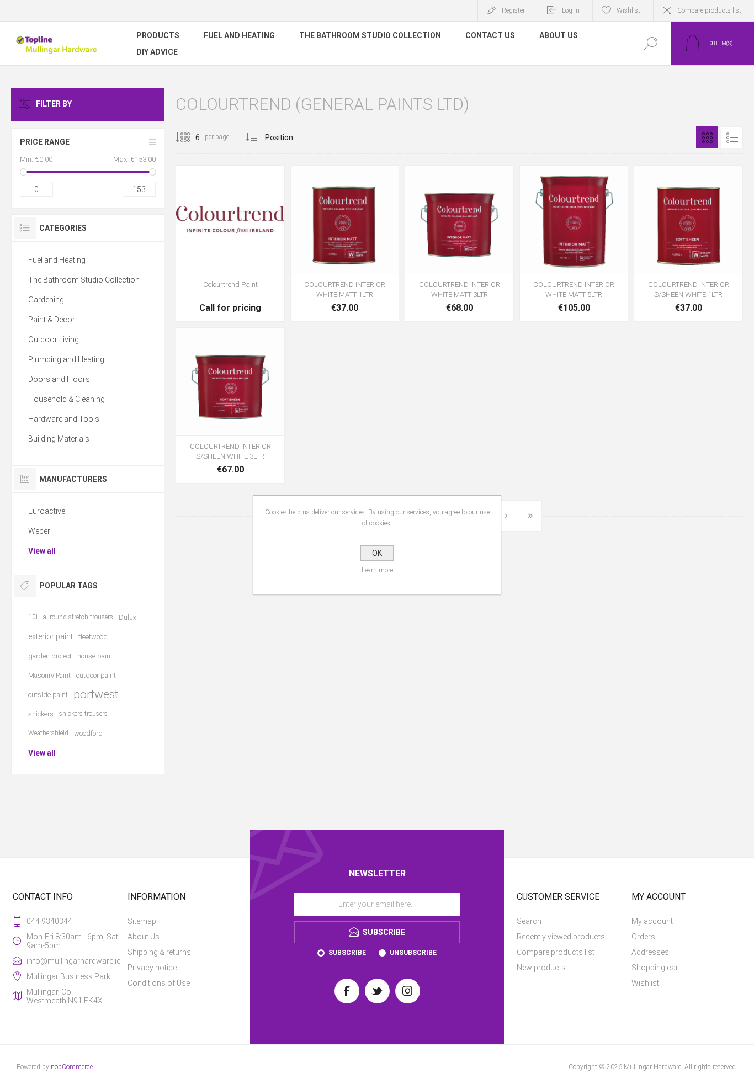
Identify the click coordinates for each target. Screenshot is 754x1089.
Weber (39, 531)
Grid (707, 137)
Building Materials (58, 438)
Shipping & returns (159, 952)
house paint (95, 656)
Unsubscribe (413, 953)
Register (513, 10)
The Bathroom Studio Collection (84, 279)
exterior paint (50, 636)
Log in (571, 10)
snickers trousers (83, 714)
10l (33, 617)
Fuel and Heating (57, 260)
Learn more (377, 570)
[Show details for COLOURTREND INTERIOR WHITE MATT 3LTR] (459, 243)
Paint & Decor (51, 319)
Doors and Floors (59, 379)
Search (529, 921)
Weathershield (48, 733)
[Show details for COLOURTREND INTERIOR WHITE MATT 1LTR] (345, 243)
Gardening (46, 299)
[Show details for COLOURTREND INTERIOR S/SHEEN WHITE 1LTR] (688, 243)
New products (541, 967)
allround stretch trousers (78, 617)
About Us (144, 936)
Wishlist (645, 983)
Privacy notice (152, 967)
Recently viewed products (561, 936)
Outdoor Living (53, 339)
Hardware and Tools (63, 419)
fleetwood (93, 637)
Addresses (650, 952)
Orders (643, 936)
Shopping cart (656, 967)
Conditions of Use (159, 983)
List (732, 137)
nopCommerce (72, 1067)
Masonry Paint (49, 675)
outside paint (48, 694)
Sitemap (142, 921)
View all (42, 550)
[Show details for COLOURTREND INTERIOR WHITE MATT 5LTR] (574, 243)
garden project (50, 656)
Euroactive (46, 511)
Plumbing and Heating (66, 359)
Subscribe (347, 953)
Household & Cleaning (66, 399)
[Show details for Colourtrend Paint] (230, 243)
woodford (88, 733)
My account (652, 921)
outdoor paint (96, 675)
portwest (95, 694)
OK (377, 553)
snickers (41, 714)
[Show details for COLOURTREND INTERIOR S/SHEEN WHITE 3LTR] (230, 406)
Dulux (127, 617)
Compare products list (709, 10)
